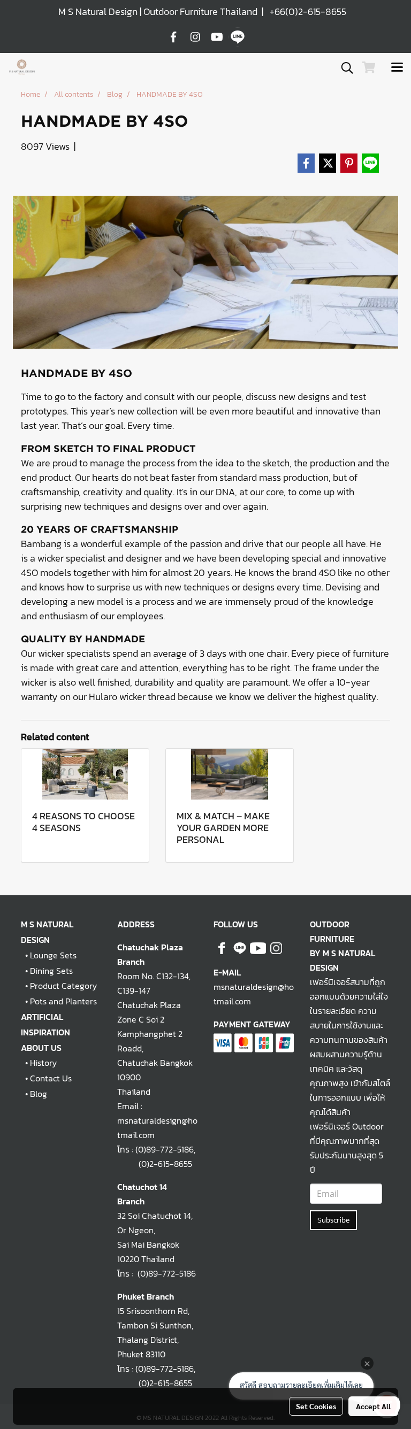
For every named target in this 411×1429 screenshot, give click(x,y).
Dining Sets (51, 970)
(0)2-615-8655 (154, 1163)
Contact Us (51, 1078)
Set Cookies (316, 1406)
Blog (38, 1093)
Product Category (63, 985)
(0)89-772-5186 (164, 1149)
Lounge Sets (53, 955)
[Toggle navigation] (397, 68)
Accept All (373, 1406)
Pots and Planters (63, 1001)
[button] (343, 68)
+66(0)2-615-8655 (308, 11)
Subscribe (333, 1220)
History (43, 1062)
